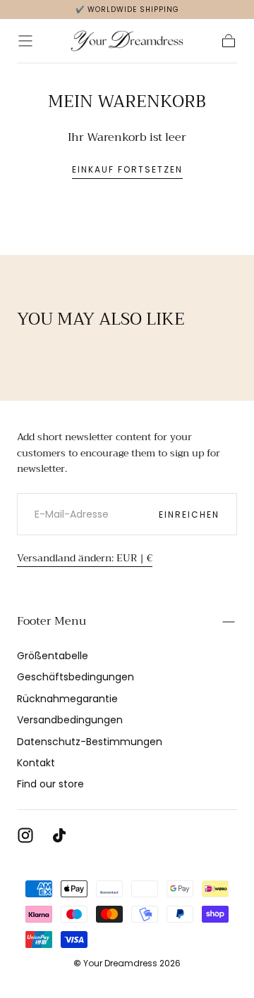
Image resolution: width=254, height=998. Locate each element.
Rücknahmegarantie (67, 699)
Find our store (50, 784)
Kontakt (36, 763)
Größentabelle (52, 656)
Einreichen (189, 514)
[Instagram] (25, 835)
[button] (25, 40)
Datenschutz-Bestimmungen (89, 742)
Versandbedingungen (70, 720)
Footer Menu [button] (51, 621)
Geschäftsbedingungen (75, 677)
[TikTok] (59, 835)
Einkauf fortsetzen (127, 169)
